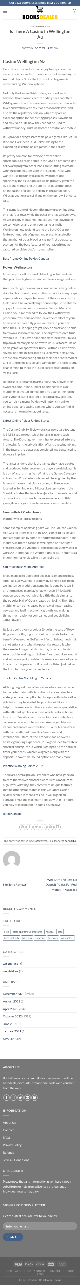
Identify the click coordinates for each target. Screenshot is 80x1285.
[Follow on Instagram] (13, 1097)
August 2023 (11, 1001)
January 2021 (12, 1031)
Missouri (27, 938)
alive (6, 931)
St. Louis (53, 938)
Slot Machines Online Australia (23, 566)
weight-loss (10, 971)
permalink (70, 840)
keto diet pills (11, 938)
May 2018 (10, 1039)
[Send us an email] (27, 1097)
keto (60, 931)
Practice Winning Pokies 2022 (23, 766)
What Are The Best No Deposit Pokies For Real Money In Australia (61, 884)
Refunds (8, 1152)
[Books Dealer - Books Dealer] (40, 12)
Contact (8, 1130)
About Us (9, 1122)
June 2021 (10, 1024)
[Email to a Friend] (43, 827)
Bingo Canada (12, 813)
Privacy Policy (12, 1145)
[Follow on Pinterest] (34, 1097)
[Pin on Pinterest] (50, 827)
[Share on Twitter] (36, 827)
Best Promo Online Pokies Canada (26, 258)
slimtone (40, 938)
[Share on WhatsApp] (22, 827)
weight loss (67, 938)
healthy (50, 931)
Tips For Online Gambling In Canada (27, 678)
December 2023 (13, 993)
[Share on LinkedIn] (57, 827)
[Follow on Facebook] (6, 1097)
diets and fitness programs (27, 931)
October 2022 (12, 1016)
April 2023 (10, 1009)
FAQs (6, 1137)
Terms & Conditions (16, 1160)
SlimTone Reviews (15, 884)
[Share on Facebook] (29, 827)
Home (8, 1270)
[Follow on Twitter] (20, 1097)
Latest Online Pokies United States (26, 420)
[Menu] (5, 12)
